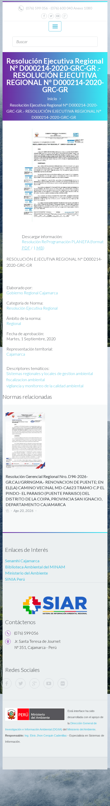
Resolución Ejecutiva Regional (32, 308)
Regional (13, 323)
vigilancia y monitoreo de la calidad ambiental (44, 385)
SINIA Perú (15, 579)
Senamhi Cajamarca (22, 560)
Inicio (52, 98)
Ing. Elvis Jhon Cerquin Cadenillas (46, 735)
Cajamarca (15, 354)
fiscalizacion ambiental (25, 379)
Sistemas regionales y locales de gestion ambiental (49, 373)
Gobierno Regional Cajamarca (32, 292)
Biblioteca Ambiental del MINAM (35, 566)
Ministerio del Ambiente (26, 572)
